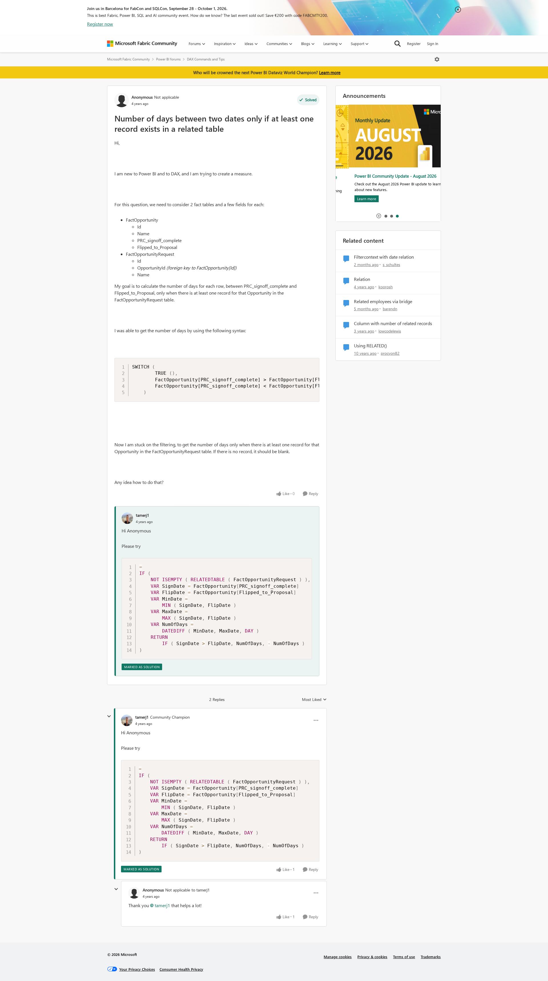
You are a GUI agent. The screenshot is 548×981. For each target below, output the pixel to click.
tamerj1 (142, 515)
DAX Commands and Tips (206, 59)
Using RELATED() (370, 345)
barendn (390, 308)
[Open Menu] (437, 59)
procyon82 (390, 353)
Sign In (432, 43)
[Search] (397, 43)
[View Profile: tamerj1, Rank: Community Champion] (126, 720)
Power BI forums (168, 59)
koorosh (385, 286)
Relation (362, 279)
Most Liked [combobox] (314, 699)
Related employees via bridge (383, 301)
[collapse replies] (109, 716)
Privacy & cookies (372, 956)
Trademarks (431, 956)
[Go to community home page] (142, 43)
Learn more (330, 72)
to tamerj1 (201, 890)
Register (414, 43)
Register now (100, 24)
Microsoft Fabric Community (128, 59)
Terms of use (404, 956)
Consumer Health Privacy (181, 969)
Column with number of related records (393, 323)
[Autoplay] (378, 216)
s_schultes (391, 264)
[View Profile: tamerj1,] (127, 518)
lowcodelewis (389, 331)
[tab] (385, 216)
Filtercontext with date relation (384, 257)
